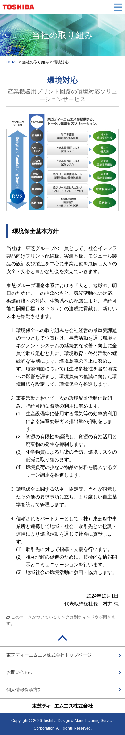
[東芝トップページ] (20, 7)
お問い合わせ (19, 672)
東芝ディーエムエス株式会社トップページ (49, 655)
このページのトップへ (62, 640)
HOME (12, 62)
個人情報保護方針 (24, 689)
